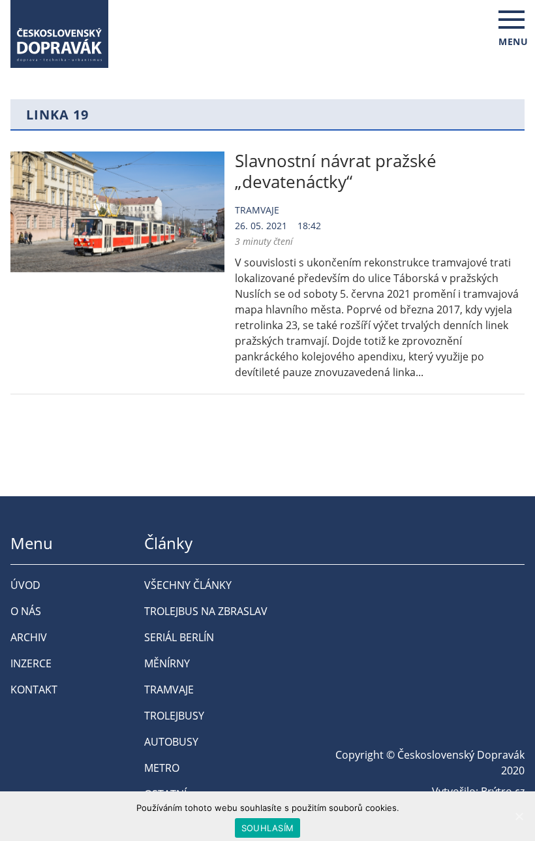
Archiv (28, 637)
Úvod (25, 585)
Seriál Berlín (179, 637)
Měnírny (167, 663)
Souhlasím (267, 828)
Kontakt (33, 689)
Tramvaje (257, 210)
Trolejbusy (174, 715)
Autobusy (171, 742)
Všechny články (188, 585)
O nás (25, 611)
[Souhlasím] (518, 816)
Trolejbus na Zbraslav (206, 611)
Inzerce (31, 663)
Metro (161, 768)
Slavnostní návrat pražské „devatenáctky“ (335, 171)
